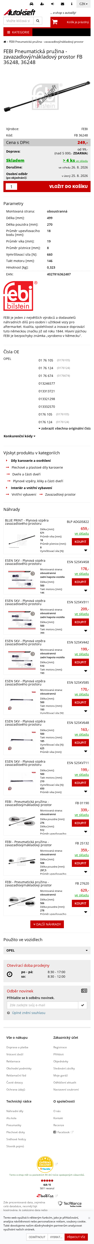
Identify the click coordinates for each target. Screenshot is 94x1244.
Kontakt (58, 1118)
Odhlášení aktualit (64, 1082)
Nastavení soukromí (66, 1089)
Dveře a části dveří (26, 474)
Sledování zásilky (64, 1068)
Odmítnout (37, 1237)
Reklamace (13, 1061)
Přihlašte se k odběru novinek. (31, 998)
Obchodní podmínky (18, 1068)
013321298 (47, 399)
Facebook (63, 1132)
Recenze (58, 1125)
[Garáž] (32, 4)
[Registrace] (42, 4)
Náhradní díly (14, 1111)
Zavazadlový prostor (60, 494)
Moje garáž (60, 1075)
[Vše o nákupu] (72, 4)
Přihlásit (58, 1054)
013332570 (47, 406)
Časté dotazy (14, 1082)
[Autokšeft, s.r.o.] (19, 12)
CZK (82, 4)
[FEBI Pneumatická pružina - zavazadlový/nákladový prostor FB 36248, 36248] (47, 96)
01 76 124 (46, 368)
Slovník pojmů (15, 1146)
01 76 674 (46, 375)
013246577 (47, 383)
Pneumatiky (13, 1125)
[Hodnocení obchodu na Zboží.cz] (47, 1196)
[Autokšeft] (4, 41)
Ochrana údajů (15, 1089)
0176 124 (45, 422)
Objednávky (60, 1061)
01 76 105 (46, 360)
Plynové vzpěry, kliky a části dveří (38, 481)
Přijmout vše (76, 1237)
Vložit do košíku (68, 186)
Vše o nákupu (17, 1037)
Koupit (80, 541)
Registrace (60, 1047)
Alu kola (11, 1118)
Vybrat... (56, 1237)
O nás (57, 1111)
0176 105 (45, 414)
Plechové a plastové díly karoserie (37, 467)
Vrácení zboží (14, 1054)
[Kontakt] (63, 4)
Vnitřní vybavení (24, 494)
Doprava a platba (17, 1047)
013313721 (47, 391)
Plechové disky (15, 1132)
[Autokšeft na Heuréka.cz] (47, 1164)
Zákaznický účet (65, 1037)
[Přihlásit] (53, 4)
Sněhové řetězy (16, 1139)
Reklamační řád (16, 1075)
